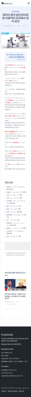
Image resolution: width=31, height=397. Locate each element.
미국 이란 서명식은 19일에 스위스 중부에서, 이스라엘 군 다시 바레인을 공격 (15, 296)
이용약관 (3, 391)
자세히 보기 (21, 57)
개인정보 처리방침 (12, 391)
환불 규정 (21, 391)
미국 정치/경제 (15, 11)
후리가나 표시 (21, 59)
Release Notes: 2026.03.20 (11, 344)
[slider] (7, 46)
